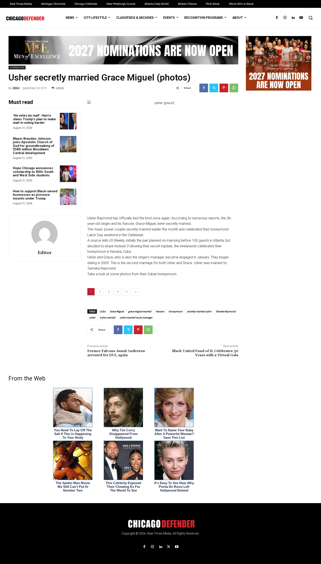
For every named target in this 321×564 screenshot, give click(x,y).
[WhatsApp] (234, 88)
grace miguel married (139, 311)
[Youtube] (301, 18)
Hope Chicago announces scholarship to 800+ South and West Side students (33, 171)
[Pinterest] (223, 88)
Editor (16, 88)
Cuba (102, 311)
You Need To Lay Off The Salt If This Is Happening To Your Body (73, 433)
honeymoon (176, 311)
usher (92, 317)
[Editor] (44, 234)
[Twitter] (213, 88)
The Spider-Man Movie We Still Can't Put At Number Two (73, 486)
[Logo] (160, 523)
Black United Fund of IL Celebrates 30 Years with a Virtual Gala (205, 353)
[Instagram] (285, 18)
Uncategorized (17, 67)
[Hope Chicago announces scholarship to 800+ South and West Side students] (68, 173)
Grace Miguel (117, 311)
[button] (310, 17)
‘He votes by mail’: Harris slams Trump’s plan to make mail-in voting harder (34, 119)
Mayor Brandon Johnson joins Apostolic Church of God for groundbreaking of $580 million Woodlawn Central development (33, 146)
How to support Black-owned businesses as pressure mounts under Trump (35, 194)
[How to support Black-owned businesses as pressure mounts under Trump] (68, 197)
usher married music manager (136, 317)
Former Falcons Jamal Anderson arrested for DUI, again (116, 353)
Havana (160, 311)
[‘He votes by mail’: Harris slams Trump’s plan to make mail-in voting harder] (68, 121)
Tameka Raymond (226, 311)
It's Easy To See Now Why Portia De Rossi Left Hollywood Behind (174, 486)
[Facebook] (277, 18)
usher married (107, 317)
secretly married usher (199, 311)
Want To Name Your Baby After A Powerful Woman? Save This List (174, 433)
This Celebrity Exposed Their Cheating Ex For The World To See (123, 486)
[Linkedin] (293, 18)
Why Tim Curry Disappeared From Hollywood (123, 433)
